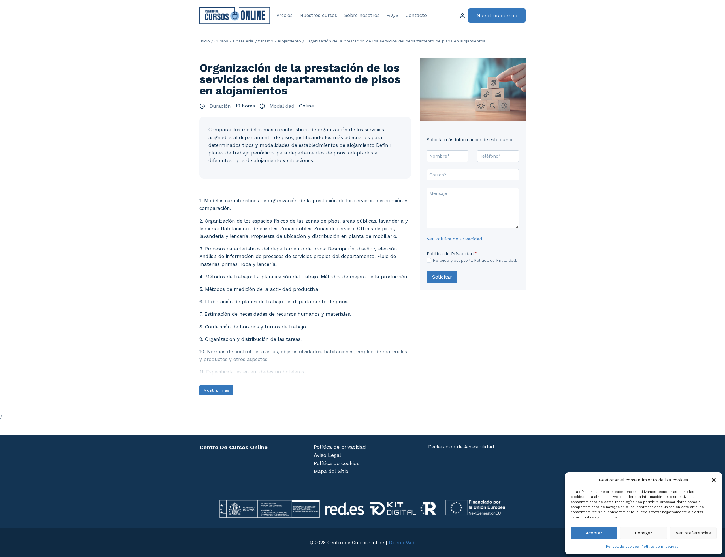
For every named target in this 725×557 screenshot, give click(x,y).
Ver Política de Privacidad (454, 239)
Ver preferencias (693, 533)
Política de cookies (622, 547)
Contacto (416, 15)
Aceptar (594, 533)
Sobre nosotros (361, 15)
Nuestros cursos (318, 15)
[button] (714, 480)
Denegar (643, 533)
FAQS (392, 15)
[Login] (462, 15)
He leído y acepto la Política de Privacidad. (475, 260)
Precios (284, 15)
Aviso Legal (327, 455)
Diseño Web (402, 542)
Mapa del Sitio (331, 471)
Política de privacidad (660, 547)
